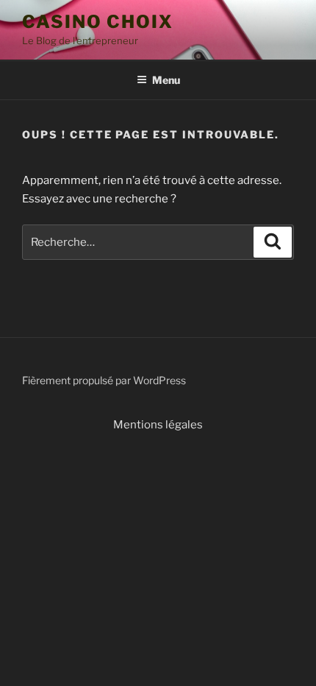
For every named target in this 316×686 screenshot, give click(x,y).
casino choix (97, 21)
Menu (166, 80)
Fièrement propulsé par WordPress (104, 380)
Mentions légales (158, 424)
